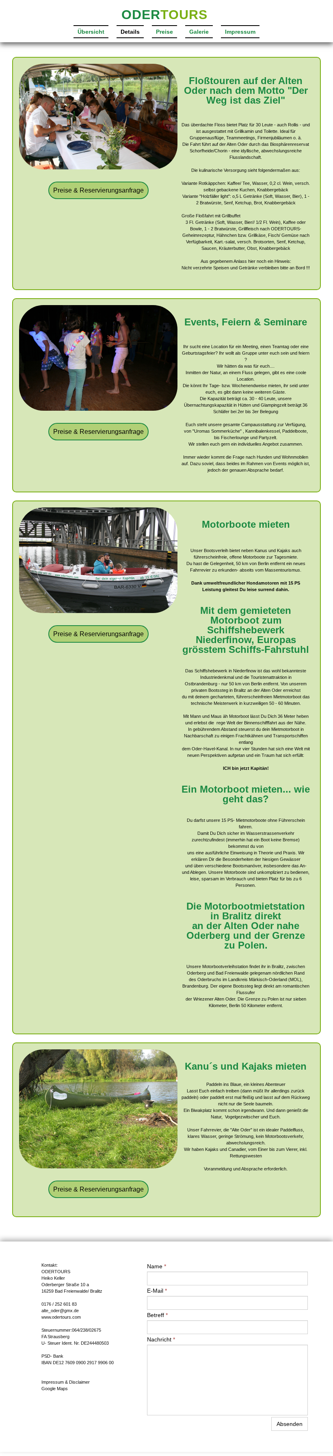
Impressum (240, 31)
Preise (164, 31)
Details (130, 31)
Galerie (199, 31)
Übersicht (91, 31)
